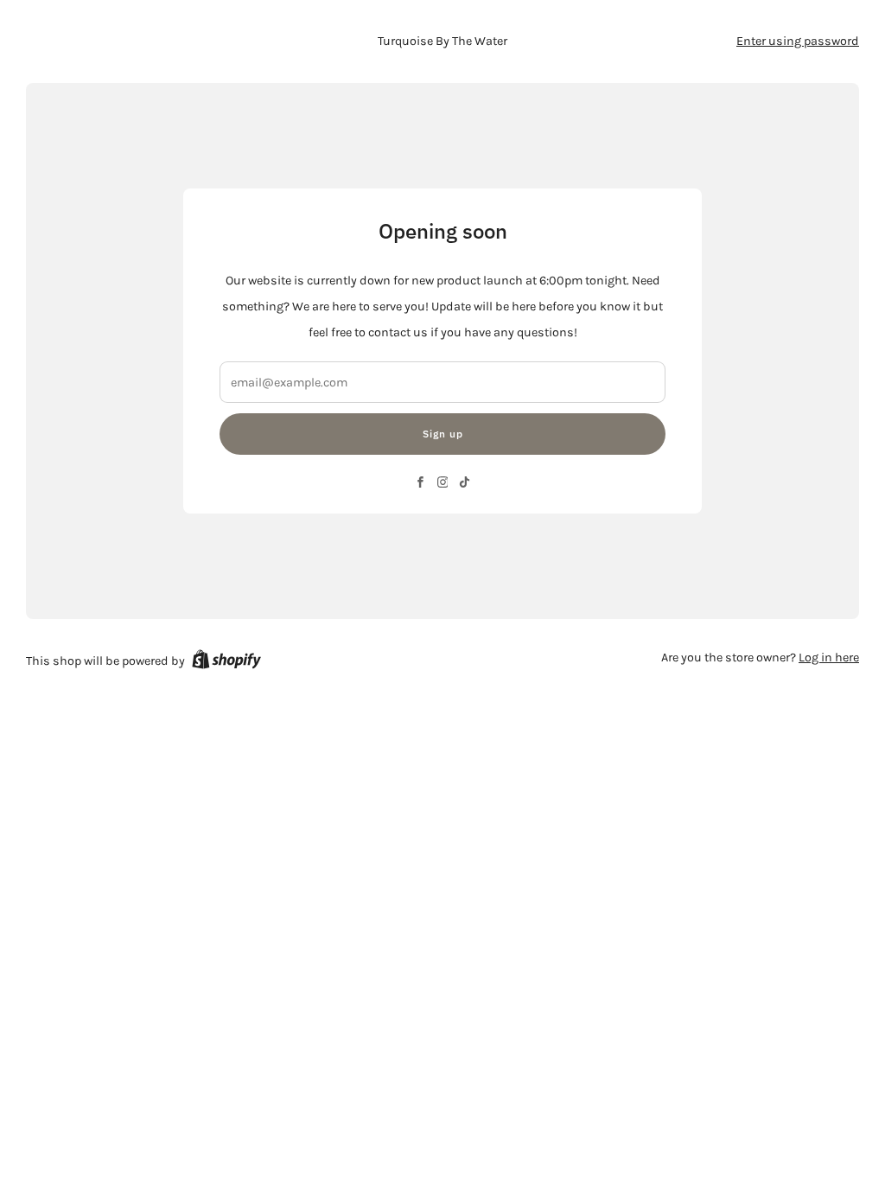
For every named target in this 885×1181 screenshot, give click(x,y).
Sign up (443, 433)
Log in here (829, 657)
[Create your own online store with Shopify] (226, 662)
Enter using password (797, 41)
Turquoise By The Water (442, 41)
